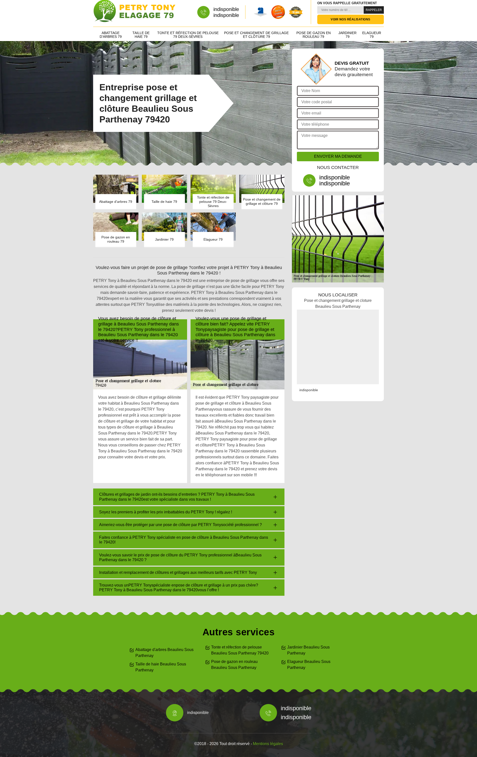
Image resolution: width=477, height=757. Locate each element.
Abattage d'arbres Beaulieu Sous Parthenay (164, 653)
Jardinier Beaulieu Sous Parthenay (308, 650)
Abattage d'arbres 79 (111, 35)
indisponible (226, 9)
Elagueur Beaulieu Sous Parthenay (308, 664)
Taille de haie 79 (141, 35)
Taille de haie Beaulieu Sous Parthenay (160, 667)
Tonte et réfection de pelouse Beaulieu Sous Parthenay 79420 (240, 650)
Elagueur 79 (371, 35)
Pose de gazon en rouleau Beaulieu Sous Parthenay (234, 664)
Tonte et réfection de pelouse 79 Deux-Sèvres (188, 35)
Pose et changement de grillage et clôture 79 (256, 35)
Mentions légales (268, 744)
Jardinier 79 (347, 35)
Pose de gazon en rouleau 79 (313, 35)
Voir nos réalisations (350, 19)
